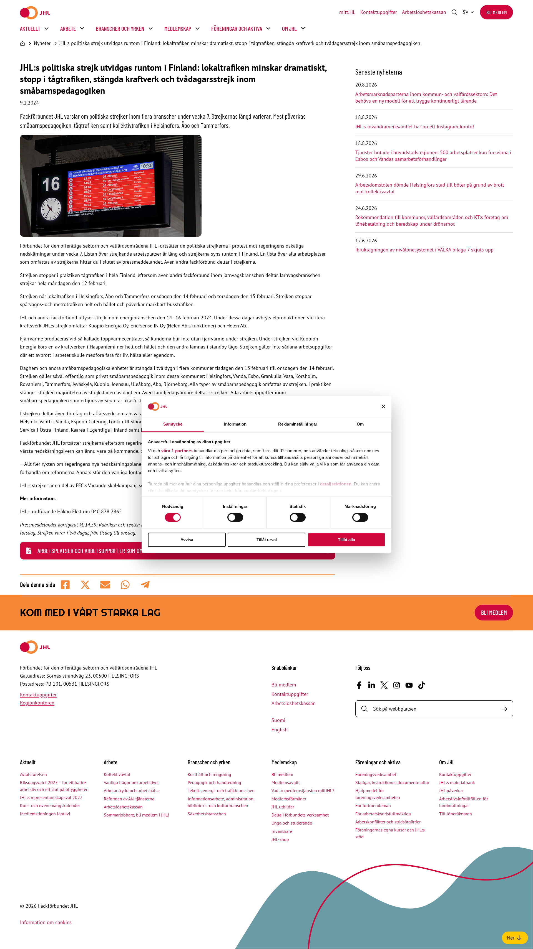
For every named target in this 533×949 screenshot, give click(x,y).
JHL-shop (280, 839)
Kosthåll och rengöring (209, 774)
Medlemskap (177, 28)
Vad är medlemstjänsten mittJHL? (302, 790)
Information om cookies (46, 922)
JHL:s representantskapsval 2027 (51, 797)
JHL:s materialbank (457, 782)
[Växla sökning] (454, 12)
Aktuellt (30, 28)
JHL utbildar (282, 807)
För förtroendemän (373, 805)
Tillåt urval (267, 539)
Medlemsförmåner (288, 799)
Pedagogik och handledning (214, 782)
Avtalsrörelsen (33, 774)
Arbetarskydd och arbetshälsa (132, 790)
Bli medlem (496, 12)
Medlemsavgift (285, 782)
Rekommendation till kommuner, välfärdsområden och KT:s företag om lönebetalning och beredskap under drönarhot (431, 220)
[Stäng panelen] (383, 406)
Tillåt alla (346, 539)
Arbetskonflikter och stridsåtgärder (388, 822)
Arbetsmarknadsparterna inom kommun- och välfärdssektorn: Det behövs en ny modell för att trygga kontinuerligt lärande (426, 97)
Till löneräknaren (455, 813)
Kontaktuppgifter (378, 12)
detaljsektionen (336, 484)
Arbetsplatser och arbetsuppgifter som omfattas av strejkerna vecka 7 (125, 550)
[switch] (235, 517)
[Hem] (22, 43)
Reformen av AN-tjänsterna (129, 799)
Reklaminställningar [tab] (297, 424)
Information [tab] (235, 424)
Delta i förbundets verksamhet (300, 815)
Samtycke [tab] (172, 424)
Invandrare (281, 831)
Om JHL (289, 28)
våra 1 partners (177, 450)
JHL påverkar (451, 790)
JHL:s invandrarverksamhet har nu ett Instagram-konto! (414, 126)
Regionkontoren (37, 702)
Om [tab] (360, 424)
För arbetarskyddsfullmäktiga (383, 813)
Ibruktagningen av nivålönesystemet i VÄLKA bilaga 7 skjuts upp (424, 249)
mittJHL (347, 12)
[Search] (504, 709)
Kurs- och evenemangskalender (50, 805)
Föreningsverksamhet (375, 774)
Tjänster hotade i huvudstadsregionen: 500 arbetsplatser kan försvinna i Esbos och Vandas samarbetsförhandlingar (433, 155)
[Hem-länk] (35, 12)
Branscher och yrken (120, 28)
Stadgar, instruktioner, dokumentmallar (392, 782)
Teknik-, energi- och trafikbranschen (221, 790)
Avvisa (186, 539)
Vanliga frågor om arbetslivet (131, 782)
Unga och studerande (291, 823)
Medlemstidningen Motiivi (45, 813)
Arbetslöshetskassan (424, 12)
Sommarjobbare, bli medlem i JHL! (136, 815)
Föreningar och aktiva (236, 28)
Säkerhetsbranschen (207, 813)
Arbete (68, 28)
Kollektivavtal (117, 774)
